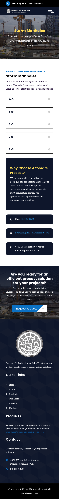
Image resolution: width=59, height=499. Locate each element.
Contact (13, 408)
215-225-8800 (27, 219)
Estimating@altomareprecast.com (32, 233)
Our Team (14, 399)
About (12, 389)
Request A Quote (26, 308)
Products (13, 394)
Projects (13, 403)
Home (12, 385)
